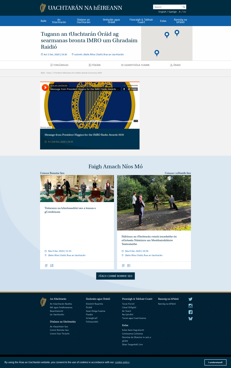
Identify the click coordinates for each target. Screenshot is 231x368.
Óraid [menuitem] (177, 65)
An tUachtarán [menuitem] (59, 21)
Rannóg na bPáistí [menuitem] (180, 21)
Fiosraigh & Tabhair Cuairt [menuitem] (141, 21)
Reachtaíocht (56, 310)
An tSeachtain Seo (59, 326)
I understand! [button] (215, 362)
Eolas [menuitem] (163, 21)
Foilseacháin (92, 321)
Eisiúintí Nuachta (94, 303)
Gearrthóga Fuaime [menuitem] (137, 65)
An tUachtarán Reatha (61, 303)
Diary (49, 73)
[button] (166, 35)
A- (180, 11)
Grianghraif (91, 318)
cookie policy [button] (122, 362)
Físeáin (89, 314)
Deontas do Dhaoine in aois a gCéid (136, 339)
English (162, 11)
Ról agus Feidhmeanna (61, 307)
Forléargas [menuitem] (62, 65)
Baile (43, 73)
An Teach (126, 310)
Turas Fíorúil (128, 303)
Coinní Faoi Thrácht (59, 333)
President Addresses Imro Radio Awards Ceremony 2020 (78, 73)
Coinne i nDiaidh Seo (178, 173)
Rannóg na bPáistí (167, 303)
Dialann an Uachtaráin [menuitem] (83, 21)
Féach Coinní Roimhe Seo (115, 276)
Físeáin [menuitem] (97, 65)
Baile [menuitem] (44, 21)
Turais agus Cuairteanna (134, 318)
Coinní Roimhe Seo (59, 330)
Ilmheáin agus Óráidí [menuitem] (111, 21)
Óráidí (89, 307)
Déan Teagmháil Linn (132, 344)
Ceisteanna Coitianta (132, 333)
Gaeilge (173, 11)
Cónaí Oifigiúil (129, 307)
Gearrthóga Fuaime (95, 310)
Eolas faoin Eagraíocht (133, 330)
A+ (184, 11)
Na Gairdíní (127, 314)
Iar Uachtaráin (57, 314)
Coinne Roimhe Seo (52, 173)
